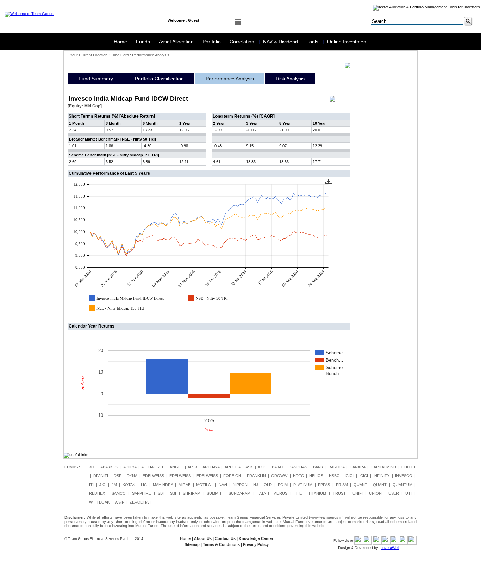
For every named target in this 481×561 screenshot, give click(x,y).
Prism (342, 484)
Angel (176, 467)
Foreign (232, 476)
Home (121, 41)
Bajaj (277, 467)
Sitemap (192, 544)
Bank (318, 467)
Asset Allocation (177, 41)
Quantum (402, 484)
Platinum (302, 484)
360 (92, 467)
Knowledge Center (256, 538)
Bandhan (298, 467)
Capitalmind (383, 467)
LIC (144, 484)
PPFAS (324, 484)
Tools (313, 41)
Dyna (132, 476)
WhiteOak (99, 502)
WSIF (119, 502)
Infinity (381, 476)
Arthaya (210, 467)
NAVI (223, 484)
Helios (316, 476)
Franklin (256, 476)
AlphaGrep (152, 467)
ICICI (349, 476)
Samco (119, 493)
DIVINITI (100, 476)
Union (375, 493)
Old (268, 484)
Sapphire (141, 493)
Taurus (279, 493)
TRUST (339, 493)
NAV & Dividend (281, 41)
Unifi (357, 493)
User (393, 493)
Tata (261, 493)
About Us (203, 538)
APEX (193, 467)
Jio (102, 484)
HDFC (298, 476)
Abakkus (109, 467)
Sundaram (239, 493)
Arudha (233, 467)
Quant (360, 484)
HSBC (334, 476)
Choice (409, 467)
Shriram (191, 493)
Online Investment (347, 41)
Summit (214, 493)
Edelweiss (153, 476)
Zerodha (139, 502)
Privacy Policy (256, 544)
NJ (255, 484)
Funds (143, 41)
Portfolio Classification (159, 78)
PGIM (283, 484)
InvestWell (390, 548)
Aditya (129, 467)
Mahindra (163, 484)
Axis (262, 467)
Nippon (240, 484)
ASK (249, 467)
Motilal (204, 484)
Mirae (184, 484)
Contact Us (225, 538)
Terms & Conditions (221, 544)
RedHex (97, 493)
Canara (357, 467)
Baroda (336, 467)
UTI (408, 493)
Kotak (129, 484)
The (298, 493)
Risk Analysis (290, 78)
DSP (117, 476)
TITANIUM (317, 493)
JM (114, 484)
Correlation (243, 41)
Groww (279, 476)
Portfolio (212, 41)
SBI (161, 493)
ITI (91, 484)
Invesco (403, 476)
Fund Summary (96, 78)
